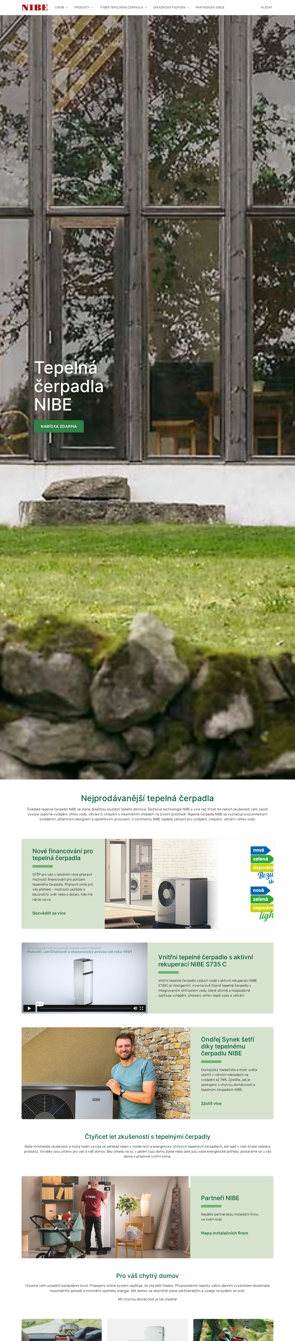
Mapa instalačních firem (224, 1233)
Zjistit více (211, 1103)
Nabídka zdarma (59, 426)
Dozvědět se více (49, 913)
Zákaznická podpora (169, 7)
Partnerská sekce (210, 7)
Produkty (82, 7)
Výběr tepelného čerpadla (121, 7)
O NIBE (59, 7)
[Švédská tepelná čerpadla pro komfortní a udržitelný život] (35, 8)
